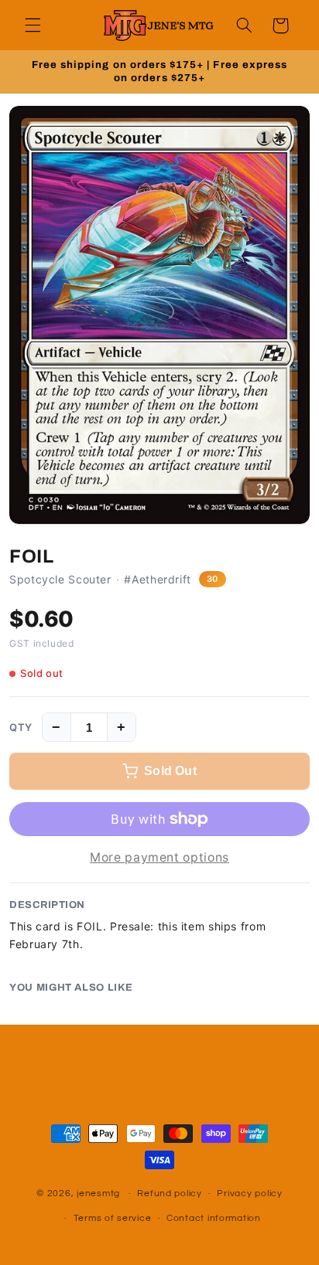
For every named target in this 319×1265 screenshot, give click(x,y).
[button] (32, 25)
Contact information (213, 1218)
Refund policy (169, 1193)
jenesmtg (98, 1193)
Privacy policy (249, 1193)
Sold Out (170, 770)
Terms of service (113, 1218)
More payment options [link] (159, 857)
